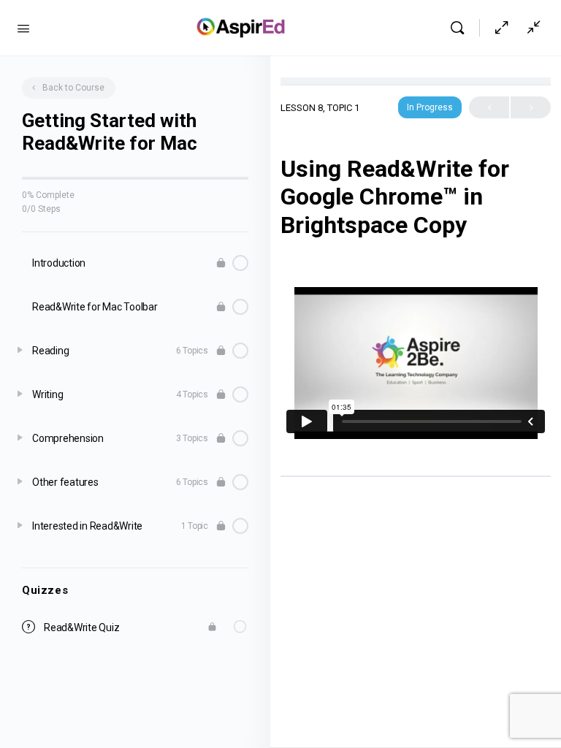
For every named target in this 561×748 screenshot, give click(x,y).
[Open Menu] (23, 27)
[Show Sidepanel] (530, 28)
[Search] (461, 28)
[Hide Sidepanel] (502, 28)
